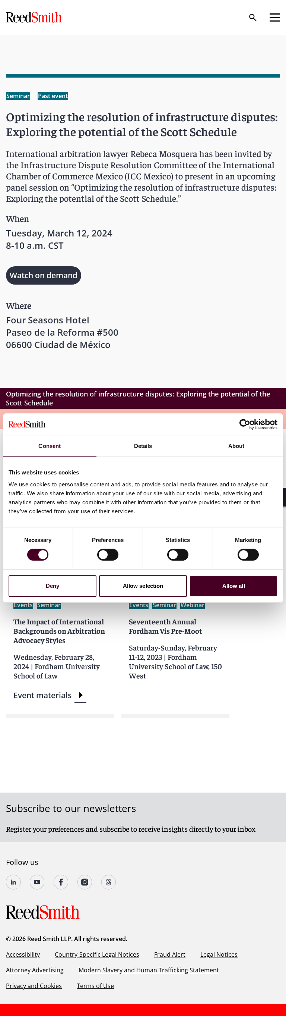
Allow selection (143, 586)
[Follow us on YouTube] (37, 882)
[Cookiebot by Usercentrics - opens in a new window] (244, 424)
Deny (52, 586)
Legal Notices (219, 954)
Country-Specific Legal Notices (97, 954)
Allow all (233, 586)
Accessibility (23, 954)
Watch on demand (43, 275)
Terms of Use (95, 986)
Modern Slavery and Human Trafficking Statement (149, 970)
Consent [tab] (49, 446)
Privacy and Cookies (34, 986)
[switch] (107, 555)
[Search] (253, 17)
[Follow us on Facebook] (61, 882)
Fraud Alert (169, 954)
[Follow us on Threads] (108, 882)
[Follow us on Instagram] (84, 882)
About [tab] (236, 446)
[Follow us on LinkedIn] (13, 882)
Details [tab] (143, 446)
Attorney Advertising (35, 970)
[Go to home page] (34, 17)
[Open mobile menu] (275, 17)
